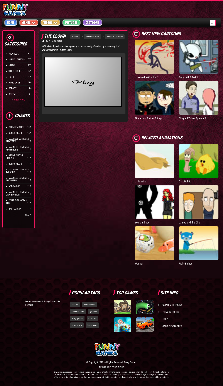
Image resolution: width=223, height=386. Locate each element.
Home (10, 23)
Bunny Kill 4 (15, 133)
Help (165, 319)
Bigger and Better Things (148, 118)
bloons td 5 (77, 325)
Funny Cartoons (92, 36)
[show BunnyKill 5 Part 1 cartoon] (198, 57)
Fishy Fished (186, 263)
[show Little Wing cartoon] (154, 161)
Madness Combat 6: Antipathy (17, 179)
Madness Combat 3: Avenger (17, 171)
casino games (78, 311)
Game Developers (172, 326)
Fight (11, 76)
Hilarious (13, 53)
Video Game (14, 82)
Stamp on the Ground (14, 156)
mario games (89, 304)
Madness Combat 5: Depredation (17, 193)
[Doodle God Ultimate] (122, 324)
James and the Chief (190, 222)
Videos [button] (48, 23)
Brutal (12, 94)
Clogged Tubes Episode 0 (192, 118)
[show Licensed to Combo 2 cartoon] (154, 57)
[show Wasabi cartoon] (154, 243)
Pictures (71, 23)
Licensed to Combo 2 (146, 77)
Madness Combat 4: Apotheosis (17, 148)
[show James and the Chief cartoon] (198, 202)
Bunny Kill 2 (15, 163)
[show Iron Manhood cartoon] (154, 202)
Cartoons (92, 23)
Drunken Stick (16, 127)
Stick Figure (15, 71)
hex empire (92, 325)
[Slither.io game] (145, 307)
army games (77, 318)
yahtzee (93, 311)
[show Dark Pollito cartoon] (198, 161)
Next (27, 215)
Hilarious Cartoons (115, 36)
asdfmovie (14, 186)
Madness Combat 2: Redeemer (17, 140)
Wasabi (139, 263)
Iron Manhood (142, 222)
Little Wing (140, 181)
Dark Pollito (185, 181)
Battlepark (14, 208)
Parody (12, 88)
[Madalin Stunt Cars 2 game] (145, 324)
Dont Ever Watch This (16, 201)
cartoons (92, 318)
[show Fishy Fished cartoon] (198, 243)
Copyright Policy (172, 304)
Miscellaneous (16, 59)
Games (75, 36)
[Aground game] (122, 307)
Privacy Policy (170, 312)
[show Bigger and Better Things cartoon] (154, 98)
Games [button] (26, 23)
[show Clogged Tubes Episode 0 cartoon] (198, 98)
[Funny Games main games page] (146, 349)
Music (11, 65)
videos (75, 304)
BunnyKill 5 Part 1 (188, 77)
